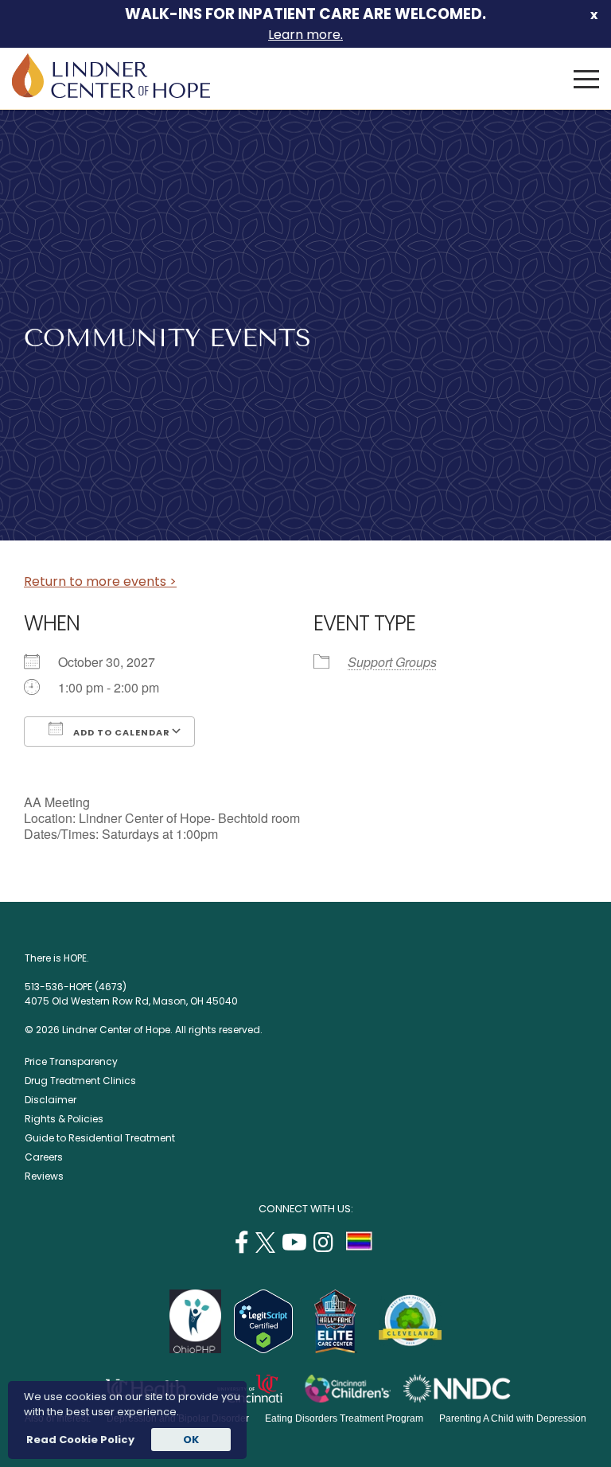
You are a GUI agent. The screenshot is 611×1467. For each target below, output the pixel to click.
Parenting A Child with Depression (512, 1418)
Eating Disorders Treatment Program (344, 1418)
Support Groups (392, 662)
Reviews (44, 1176)
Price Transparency (71, 1061)
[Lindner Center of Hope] (111, 93)
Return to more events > (100, 581)
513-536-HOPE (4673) (75, 986)
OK (191, 1439)
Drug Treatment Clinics (80, 1080)
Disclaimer (50, 1099)
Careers (44, 1157)
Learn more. (305, 34)
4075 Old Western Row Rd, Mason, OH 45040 (131, 1001)
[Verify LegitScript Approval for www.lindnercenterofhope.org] (263, 1349)
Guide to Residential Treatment (100, 1138)
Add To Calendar (120, 732)
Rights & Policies (64, 1119)
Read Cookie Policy (79, 1439)
